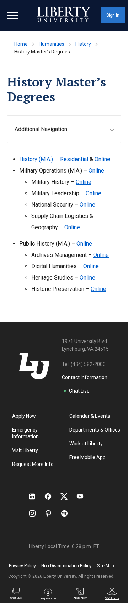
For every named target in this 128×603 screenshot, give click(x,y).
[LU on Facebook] (51, 496)
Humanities (51, 44)
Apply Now (24, 416)
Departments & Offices (94, 430)
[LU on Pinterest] (51, 513)
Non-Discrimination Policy (66, 565)
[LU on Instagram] (35, 513)
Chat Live (79, 391)
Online (102, 159)
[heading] (68, 129)
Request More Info (33, 464)
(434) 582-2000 (88, 364)
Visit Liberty (25, 450)
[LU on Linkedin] (35, 496)
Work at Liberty (86, 443)
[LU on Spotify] (67, 513)
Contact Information (84, 377)
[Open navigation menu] (12, 15)
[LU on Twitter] (67, 496)
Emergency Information (25, 433)
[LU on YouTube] (83, 496)
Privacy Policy (22, 565)
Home (21, 44)
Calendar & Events (89, 416)
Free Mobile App (87, 457)
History (83, 44)
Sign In (112, 15)
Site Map (105, 565)
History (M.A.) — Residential (53, 159)
